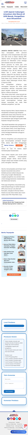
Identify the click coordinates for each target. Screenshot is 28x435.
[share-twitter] (13, 216)
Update (19, 145)
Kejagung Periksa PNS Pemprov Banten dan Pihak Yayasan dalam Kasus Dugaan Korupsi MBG (9, 238)
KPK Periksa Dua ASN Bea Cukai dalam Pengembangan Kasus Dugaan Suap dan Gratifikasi (10, 253)
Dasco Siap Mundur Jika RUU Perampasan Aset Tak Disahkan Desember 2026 (9, 260)
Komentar (14, 219)
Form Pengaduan (19, 427)
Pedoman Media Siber (11, 424)
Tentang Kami (11, 422)
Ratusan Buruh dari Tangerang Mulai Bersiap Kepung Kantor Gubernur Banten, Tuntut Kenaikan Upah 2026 (13, 203)
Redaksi (18, 422)
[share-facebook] (10, 216)
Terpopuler (10, 7)
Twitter (17, 420)
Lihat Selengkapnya (13, 274)
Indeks (17, 7)
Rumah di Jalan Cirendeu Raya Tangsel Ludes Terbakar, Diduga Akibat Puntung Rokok (9, 268)
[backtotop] (14, 411)
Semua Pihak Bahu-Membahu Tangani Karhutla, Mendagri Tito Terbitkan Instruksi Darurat (10, 246)
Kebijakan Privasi (10, 425)
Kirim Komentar (9, 391)
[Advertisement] (14, 294)
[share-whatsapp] (15, 216)
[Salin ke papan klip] (18, 216)
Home (3, 7)
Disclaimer (19, 424)
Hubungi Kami (18, 425)
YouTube (15, 420)
